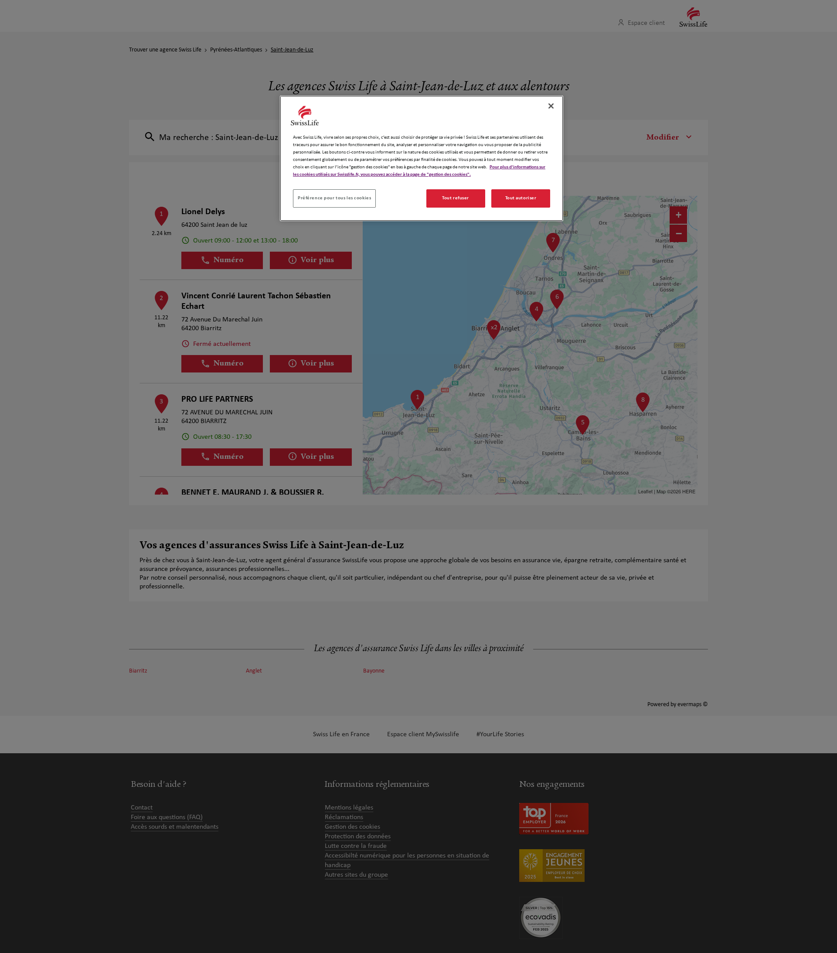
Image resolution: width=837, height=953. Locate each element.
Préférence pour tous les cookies (334, 198)
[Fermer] (551, 106)
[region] (421, 158)
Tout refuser (455, 198)
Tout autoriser (521, 198)
